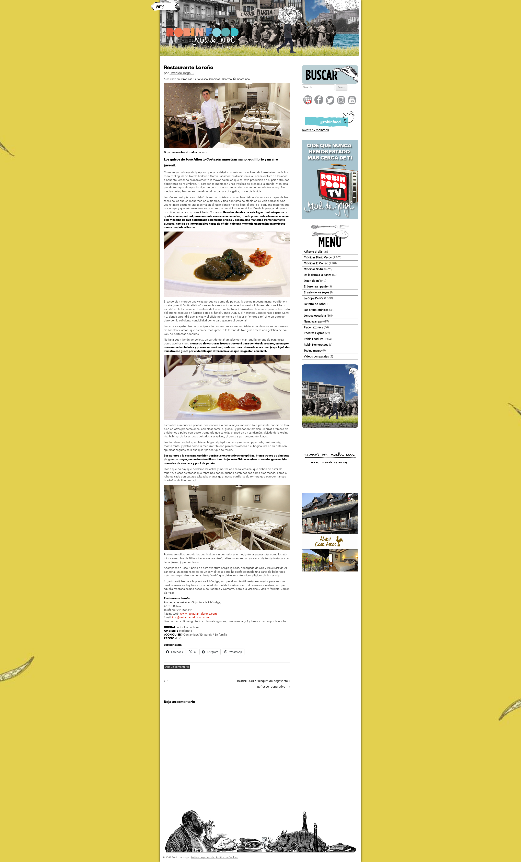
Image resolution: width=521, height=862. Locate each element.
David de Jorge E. (182, 73)
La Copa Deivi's (313, 298)
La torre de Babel (315, 304)
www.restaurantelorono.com (198, 613)
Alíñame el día (313, 251)
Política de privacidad (203, 857)
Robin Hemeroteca (316, 344)
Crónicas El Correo (220, 79)
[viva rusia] (330, 427)
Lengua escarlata (315, 315)
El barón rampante (316, 286)
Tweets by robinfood (315, 130)
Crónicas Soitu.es (315, 269)
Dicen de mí (311, 281)
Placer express (313, 327)
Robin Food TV (313, 339)
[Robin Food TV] (330, 217)
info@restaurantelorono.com (190, 617)
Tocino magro (313, 350)
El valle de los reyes (316, 292)
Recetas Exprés (314, 333)
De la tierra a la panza (317, 275)
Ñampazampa (241, 79)
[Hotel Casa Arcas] (330, 570)
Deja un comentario (177, 666)
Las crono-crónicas (316, 310)
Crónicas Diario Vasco (194, 79)
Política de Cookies (227, 857)
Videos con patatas (316, 356)
